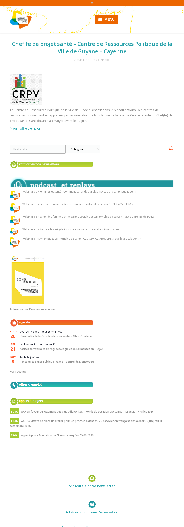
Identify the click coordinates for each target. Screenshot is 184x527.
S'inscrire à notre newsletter (92, 486)
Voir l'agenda (18, 371)
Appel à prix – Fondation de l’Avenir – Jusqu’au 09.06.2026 (57, 435)
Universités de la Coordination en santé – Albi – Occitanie (56, 336)
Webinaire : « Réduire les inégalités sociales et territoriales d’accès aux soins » (71, 229)
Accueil (79, 60)
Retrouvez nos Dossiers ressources (32, 309)
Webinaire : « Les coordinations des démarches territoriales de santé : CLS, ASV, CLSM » (77, 204)
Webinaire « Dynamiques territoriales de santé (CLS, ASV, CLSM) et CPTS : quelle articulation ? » (81, 239)
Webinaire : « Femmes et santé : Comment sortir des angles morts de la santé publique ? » (79, 191)
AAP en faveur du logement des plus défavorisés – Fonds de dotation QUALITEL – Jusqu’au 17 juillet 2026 (87, 411)
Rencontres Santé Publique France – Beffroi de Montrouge (57, 362)
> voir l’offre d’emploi (25, 128)
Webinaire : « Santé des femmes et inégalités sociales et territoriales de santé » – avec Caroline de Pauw (88, 217)
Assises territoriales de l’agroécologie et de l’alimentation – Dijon (61, 349)
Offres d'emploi (99, 60)
